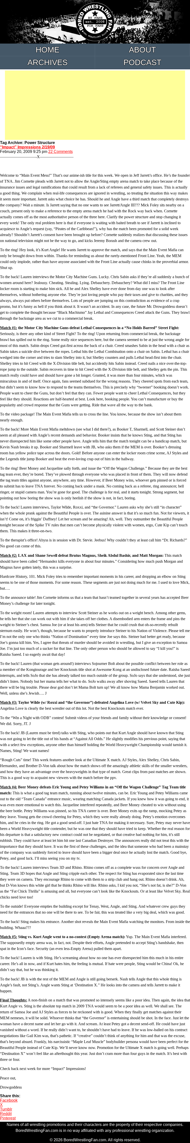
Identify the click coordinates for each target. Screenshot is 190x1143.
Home (47, 49)
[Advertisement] (95, 105)
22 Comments (60, 151)
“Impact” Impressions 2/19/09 (27, 147)
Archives (47, 62)
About (142, 49)
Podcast (142, 62)
